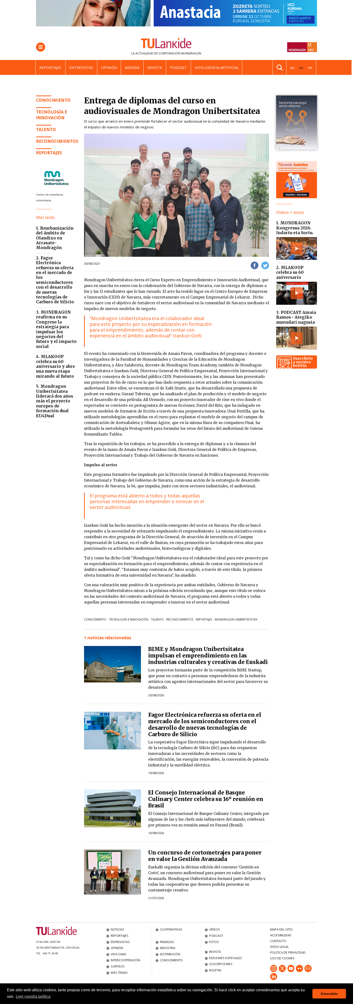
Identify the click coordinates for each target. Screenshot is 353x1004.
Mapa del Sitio (281, 929)
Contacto (278, 941)
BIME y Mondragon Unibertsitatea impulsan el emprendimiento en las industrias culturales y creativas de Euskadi (208, 655)
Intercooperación (125, 960)
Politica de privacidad (287, 952)
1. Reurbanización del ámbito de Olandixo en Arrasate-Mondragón (54, 238)
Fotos (214, 942)
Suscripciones (220, 964)
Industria (167, 948)
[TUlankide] (166, 44)
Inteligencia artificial (217, 67)
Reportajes (50, 67)
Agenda (132, 67)
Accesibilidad (280, 935)
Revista (154, 67)
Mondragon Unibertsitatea (236, 619)
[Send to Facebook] (254, 265)
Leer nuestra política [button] (33, 996)
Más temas (119, 972)
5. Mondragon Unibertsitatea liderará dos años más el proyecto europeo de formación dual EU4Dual (54, 401)
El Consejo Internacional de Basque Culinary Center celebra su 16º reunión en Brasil (205, 799)
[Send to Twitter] (265, 265)
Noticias (117, 929)
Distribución (170, 954)
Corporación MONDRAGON (180, 53)
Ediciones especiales (225, 958)
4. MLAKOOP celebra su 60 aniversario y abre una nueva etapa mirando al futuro (55, 366)
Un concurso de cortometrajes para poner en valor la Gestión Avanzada (205, 855)
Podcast (178, 67)
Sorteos (118, 966)
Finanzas (167, 942)
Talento (157, 619)
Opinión (109, 67)
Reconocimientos (57, 141)
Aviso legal (279, 946)
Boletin (215, 970)
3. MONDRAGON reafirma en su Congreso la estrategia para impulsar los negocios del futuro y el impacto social (56, 329)
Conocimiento (53, 100)
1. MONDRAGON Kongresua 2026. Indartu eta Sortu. (295, 227)
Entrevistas (81, 67)
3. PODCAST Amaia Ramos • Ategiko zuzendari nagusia (296, 317)
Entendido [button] (329, 994)
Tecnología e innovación (51, 114)
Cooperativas (171, 929)
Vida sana (118, 954)
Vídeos (214, 929)
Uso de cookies (282, 958)
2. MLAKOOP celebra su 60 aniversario (290, 272)
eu (292, 67)
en (310, 67)
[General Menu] (40, 47)
